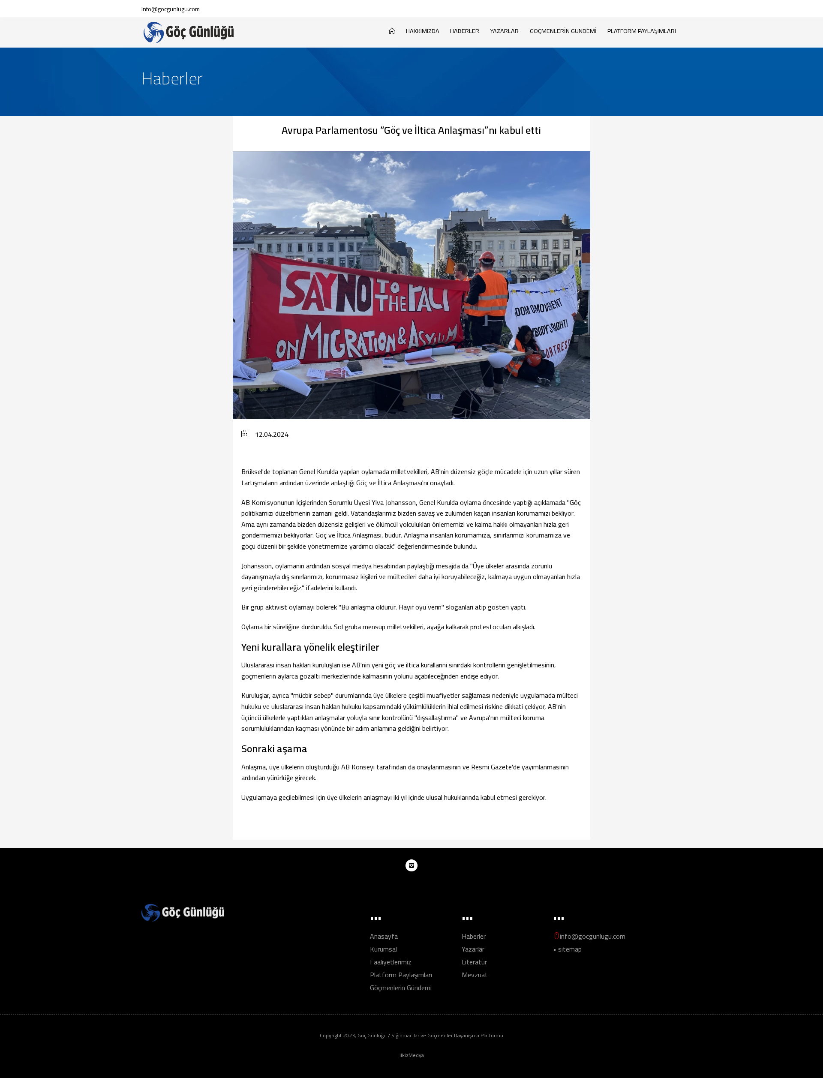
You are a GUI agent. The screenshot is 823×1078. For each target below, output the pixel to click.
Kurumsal (383, 949)
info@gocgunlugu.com (170, 9)
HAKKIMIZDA (422, 30)
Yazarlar (504, 30)
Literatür (474, 961)
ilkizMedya (411, 1055)
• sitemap (567, 949)
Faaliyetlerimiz (391, 961)
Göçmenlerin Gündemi (563, 30)
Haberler (464, 30)
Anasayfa (384, 936)
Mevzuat (475, 974)
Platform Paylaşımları (641, 30)
